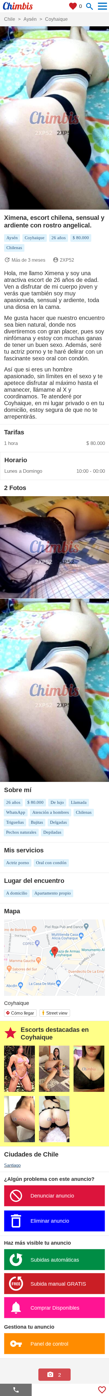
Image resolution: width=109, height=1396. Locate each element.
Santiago (12, 1165)
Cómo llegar (20, 1012)
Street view (54, 1012)
